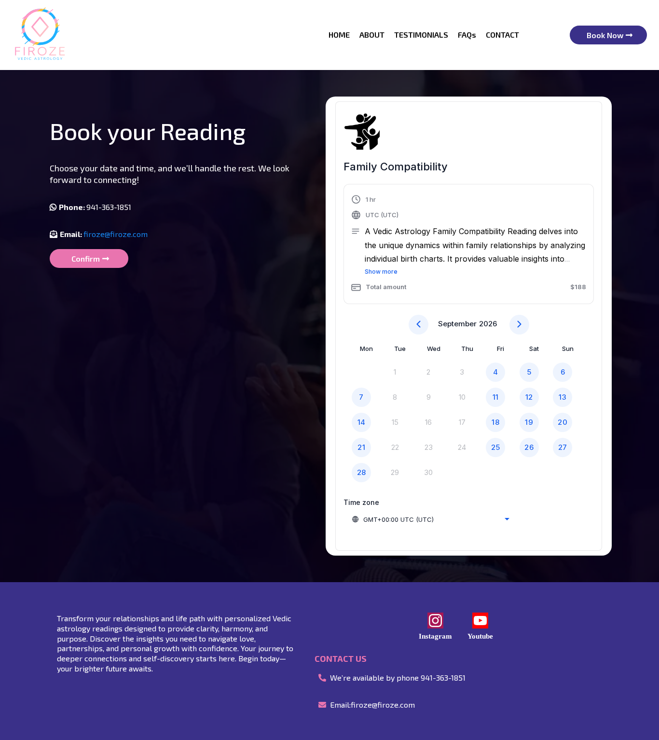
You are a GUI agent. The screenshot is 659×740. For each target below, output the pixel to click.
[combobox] (430, 519)
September (457, 323)
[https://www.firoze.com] (40, 35)
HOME (339, 34)
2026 (488, 323)
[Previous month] (418, 325)
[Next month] (519, 325)
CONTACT (502, 34)
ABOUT (371, 34)
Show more (381, 271)
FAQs (467, 34)
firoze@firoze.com (115, 233)
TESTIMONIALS (421, 34)
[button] (468, 245)
